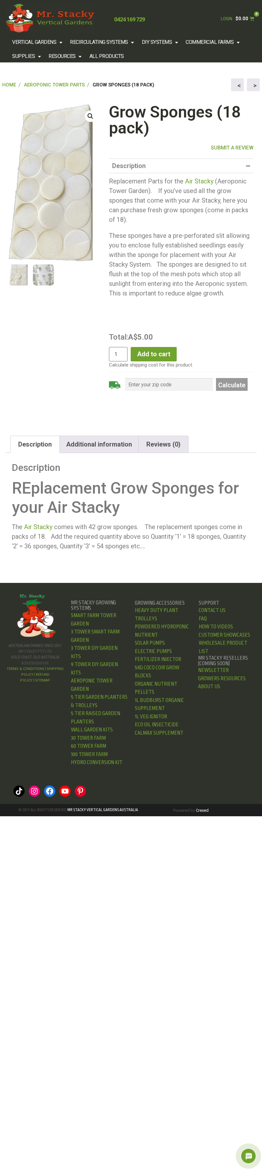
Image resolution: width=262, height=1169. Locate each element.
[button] (38, 42)
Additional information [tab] (99, 444)
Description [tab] (35, 444)
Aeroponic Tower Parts (54, 85)
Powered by (191, 810)
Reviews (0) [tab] (163, 444)
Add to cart (153, 354)
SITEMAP (42, 680)
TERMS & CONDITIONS (25, 669)
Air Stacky (199, 181)
